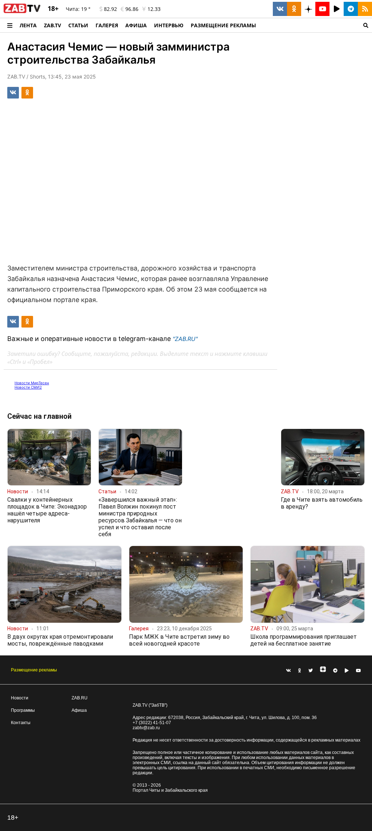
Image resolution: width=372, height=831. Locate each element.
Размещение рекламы (34, 670)
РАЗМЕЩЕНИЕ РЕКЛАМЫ (223, 25)
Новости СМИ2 (28, 387)
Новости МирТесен (32, 383)
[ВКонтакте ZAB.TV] (280, 9)
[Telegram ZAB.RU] (351, 9)
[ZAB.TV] (22, 11)
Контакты (21, 722)
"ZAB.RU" (185, 338)
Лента (28, 25)
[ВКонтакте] (288, 670)
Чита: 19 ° (78, 8)
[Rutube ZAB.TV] (336, 9)
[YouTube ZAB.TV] (322, 9)
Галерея (107, 25)
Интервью (168, 25)
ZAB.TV (52, 25)
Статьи (78, 25)
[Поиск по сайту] (316, 25)
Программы (23, 710)
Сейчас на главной (39, 416)
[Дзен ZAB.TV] (308, 9)
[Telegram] (335, 670)
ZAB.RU (80, 697)
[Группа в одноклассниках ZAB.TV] (294, 9)
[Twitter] (310, 670)
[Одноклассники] (299, 670)
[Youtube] (358, 670)
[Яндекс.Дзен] (323, 670)
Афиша (136, 25)
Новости (19, 697)
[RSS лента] (365, 9)
